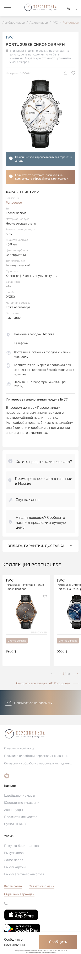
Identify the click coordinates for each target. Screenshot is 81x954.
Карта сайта (13, 886)
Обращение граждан (19, 894)
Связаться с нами (41, 886)
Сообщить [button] (58, 942)
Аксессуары (13, 810)
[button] (7, 8)
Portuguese (14, 202)
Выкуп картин (15, 867)
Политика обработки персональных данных (36, 756)
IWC (10, 37)
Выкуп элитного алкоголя (24, 874)
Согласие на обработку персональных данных (38, 763)
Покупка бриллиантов (21, 846)
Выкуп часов (14, 853)
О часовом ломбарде (19, 748)
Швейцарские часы (19, 795)
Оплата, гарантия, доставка (36, 546)
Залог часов (13, 860)
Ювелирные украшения (22, 803)
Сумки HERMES (15, 824)
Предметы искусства (20, 817)
